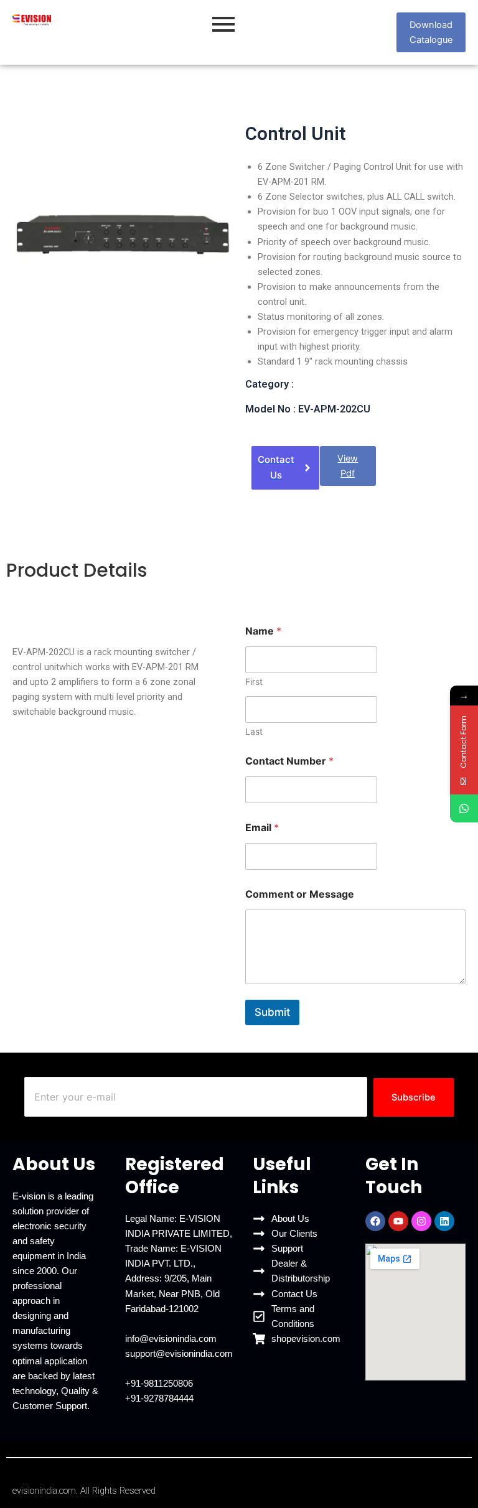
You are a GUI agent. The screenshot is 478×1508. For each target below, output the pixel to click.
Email (262, 828)
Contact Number (289, 761)
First (254, 681)
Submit (272, 1012)
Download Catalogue (431, 32)
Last (254, 731)
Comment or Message (299, 894)
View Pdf (347, 466)
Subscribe (413, 1097)
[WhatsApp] (464, 808)
